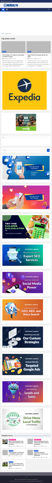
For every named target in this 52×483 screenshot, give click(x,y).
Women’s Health (12, 439)
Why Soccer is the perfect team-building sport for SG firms (16, 465)
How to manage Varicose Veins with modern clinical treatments (41, 443)
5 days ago (12, 468)
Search (48, 150)
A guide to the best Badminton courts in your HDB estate (41, 454)
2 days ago (37, 446)
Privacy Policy (34, 479)
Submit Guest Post (39, 481)
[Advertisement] (26, 22)
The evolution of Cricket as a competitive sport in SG (16, 453)
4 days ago (12, 455)
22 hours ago (13, 446)
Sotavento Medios (31, 481)
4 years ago (6, 58)
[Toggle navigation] (7, 9)
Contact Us (29, 479)
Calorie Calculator (22, 479)
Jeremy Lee (13, 58)
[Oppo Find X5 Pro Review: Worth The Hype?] (38, 47)
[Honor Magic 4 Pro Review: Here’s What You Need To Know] (13, 47)
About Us (16, 479)
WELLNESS (11, 450)
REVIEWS (4, 51)
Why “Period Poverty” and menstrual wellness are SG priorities (16, 443)
